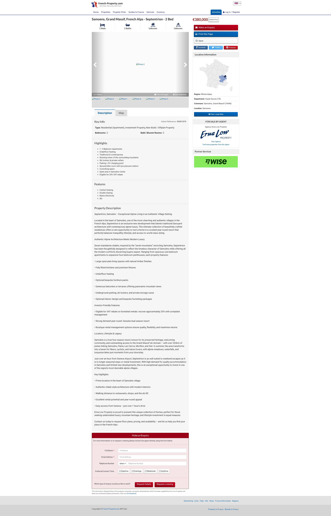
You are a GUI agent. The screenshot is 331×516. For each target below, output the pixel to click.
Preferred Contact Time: (104, 471)
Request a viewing (165, 484)
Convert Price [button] (213, 19)
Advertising (188, 501)
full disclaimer (131, 493)
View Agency (216, 141)
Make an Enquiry (206, 27)
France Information (223, 501)
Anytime (164, 471)
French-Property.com (110, 509)
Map (121, 113)
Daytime (124, 471)
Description (105, 113)
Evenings (137, 471)
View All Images (162, 95)
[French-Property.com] (106, 5)
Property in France (215, 509)
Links (196, 501)
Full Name (109, 450)
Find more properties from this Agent (216, 144)
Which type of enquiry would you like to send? (112, 484)
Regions (235, 501)
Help (202, 501)
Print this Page (205, 34)
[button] (98, 64)
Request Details (144, 484)
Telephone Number (106, 463)
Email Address (107, 457)
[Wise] (216, 161)
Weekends (151, 471)
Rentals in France (232, 509)
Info (206, 501)
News (211, 501)
